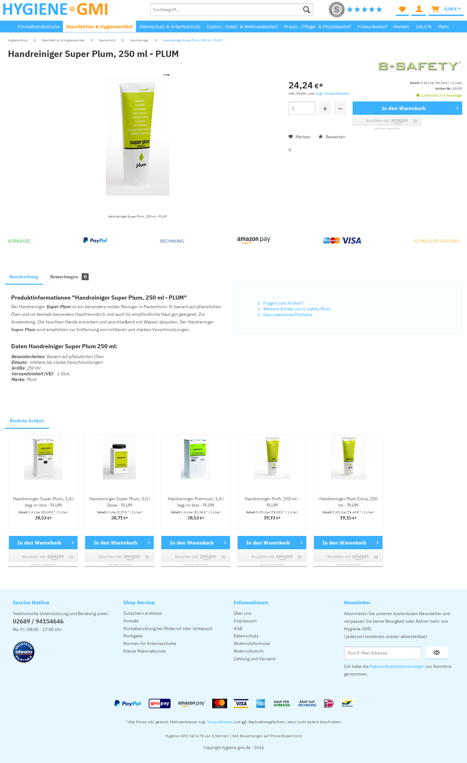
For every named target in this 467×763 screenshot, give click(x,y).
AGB (238, 628)
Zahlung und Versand (254, 659)
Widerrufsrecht (249, 651)
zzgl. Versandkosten (332, 93)
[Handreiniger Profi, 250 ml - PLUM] (272, 457)
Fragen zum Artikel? (282, 303)
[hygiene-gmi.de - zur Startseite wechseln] (55, 11)
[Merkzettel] (402, 9)
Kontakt (131, 621)
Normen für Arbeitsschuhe (149, 643)
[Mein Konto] (418, 9)
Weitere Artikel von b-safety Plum (296, 309)
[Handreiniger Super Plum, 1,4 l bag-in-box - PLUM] (43, 457)
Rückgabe (133, 636)
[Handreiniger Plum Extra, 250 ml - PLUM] (348, 457)
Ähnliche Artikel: (27, 421)
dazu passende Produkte (287, 314)
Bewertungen (68, 277)
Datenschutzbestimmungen (397, 666)
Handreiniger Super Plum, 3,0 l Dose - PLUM (119, 502)
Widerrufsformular (252, 643)
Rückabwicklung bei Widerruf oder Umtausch (168, 628)
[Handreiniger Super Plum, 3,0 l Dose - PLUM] (119, 457)
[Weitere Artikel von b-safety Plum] (418, 70)
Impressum (245, 621)
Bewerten (335, 137)
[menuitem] (232, 9)
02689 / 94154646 (38, 621)
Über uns (242, 613)
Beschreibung (24, 277)
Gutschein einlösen (142, 613)
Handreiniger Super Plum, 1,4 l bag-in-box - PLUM (43, 502)
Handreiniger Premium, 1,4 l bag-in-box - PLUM (196, 502)
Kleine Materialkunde (144, 651)
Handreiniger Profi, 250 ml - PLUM (272, 502)
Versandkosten (220, 721)
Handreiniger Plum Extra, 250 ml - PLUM (348, 502)
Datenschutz (246, 636)
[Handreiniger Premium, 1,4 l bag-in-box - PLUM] (195, 457)
